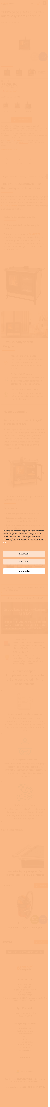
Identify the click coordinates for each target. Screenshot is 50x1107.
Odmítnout (24, 561)
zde (4, 542)
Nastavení (24, 554)
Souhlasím (24, 571)
